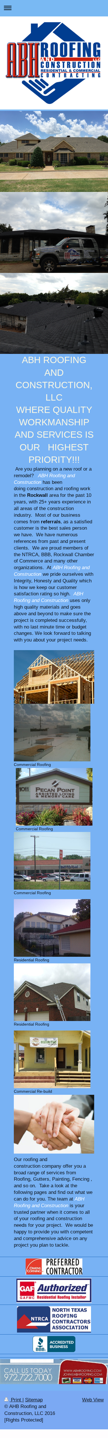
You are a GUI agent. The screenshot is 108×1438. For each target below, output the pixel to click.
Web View (93, 1400)
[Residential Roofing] (52, 928)
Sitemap (34, 1400)
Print (16, 1400)
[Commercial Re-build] (52, 1059)
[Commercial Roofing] (52, 732)
